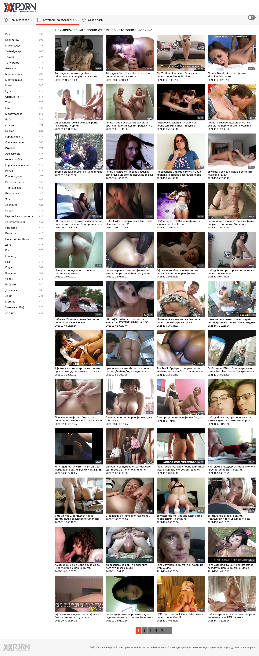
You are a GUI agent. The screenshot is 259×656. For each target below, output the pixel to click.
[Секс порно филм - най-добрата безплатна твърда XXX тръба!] (19, 7)
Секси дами (95, 19)
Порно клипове (19, 19)
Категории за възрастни (58, 19)
